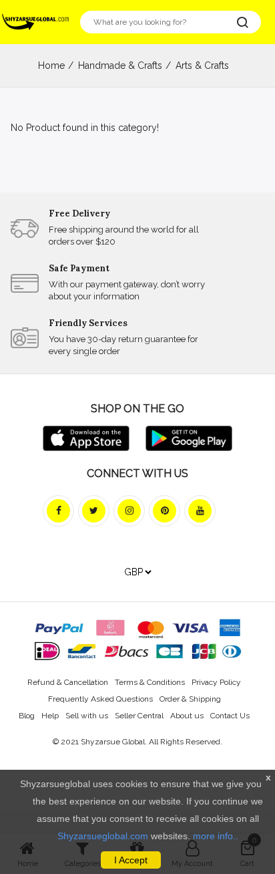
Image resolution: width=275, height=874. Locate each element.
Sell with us (86, 715)
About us (187, 715)
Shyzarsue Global (113, 741)
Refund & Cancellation (67, 682)
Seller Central (139, 715)
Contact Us (230, 715)
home (51, 65)
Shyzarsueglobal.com (102, 836)
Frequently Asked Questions (100, 699)
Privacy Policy (216, 682)
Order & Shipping (190, 699)
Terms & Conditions (150, 682)
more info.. (215, 836)
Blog (27, 715)
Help (50, 715)
